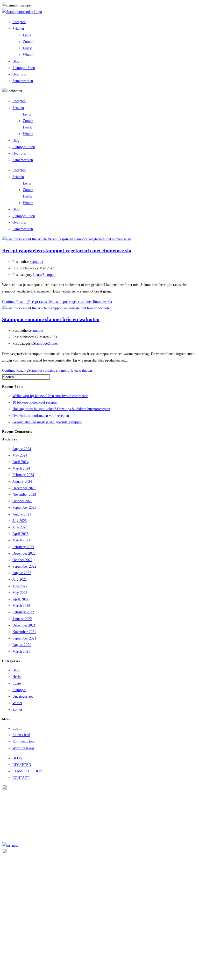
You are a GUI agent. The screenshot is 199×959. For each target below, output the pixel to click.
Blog (15, 61)
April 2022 (20, 599)
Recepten (19, 22)
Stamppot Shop (23, 68)
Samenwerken (22, 81)
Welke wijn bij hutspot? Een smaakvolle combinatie (50, 396)
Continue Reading (57, 302)
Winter (28, 55)
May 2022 (19, 593)
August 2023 (21, 514)
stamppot (36, 262)
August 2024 (21, 449)
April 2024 (20, 462)
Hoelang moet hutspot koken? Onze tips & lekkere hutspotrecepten (61, 409)
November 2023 (24, 494)
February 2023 (23, 547)
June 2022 (19, 586)
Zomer (28, 42)
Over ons (19, 74)
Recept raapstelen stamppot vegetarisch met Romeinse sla (66, 250)
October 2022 (22, 560)
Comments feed (23, 742)
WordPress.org (23, 748)
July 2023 (19, 521)
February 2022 (23, 612)
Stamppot (49, 275)
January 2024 (22, 482)
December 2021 (23, 625)
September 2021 (24, 638)
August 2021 (21, 645)
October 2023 (22, 501)
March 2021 (21, 652)
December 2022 (23, 553)
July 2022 (19, 579)
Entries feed (21, 735)
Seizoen (18, 29)
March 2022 (21, 606)
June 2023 (19, 527)
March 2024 (21, 468)
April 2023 (20, 534)
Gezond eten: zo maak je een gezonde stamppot (47, 422)
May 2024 (19, 455)
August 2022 (21, 573)
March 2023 (21, 540)
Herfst (27, 48)
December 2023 (23, 488)
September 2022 (24, 566)
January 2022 (22, 619)
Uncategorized (22, 696)
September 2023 (24, 507)
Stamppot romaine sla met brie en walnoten (51, 319)
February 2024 (23, 475)
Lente (27, 35)
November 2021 (24, 632)
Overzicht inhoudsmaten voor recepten (40, 416)
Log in (17, 728)
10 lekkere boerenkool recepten (35, 402)
